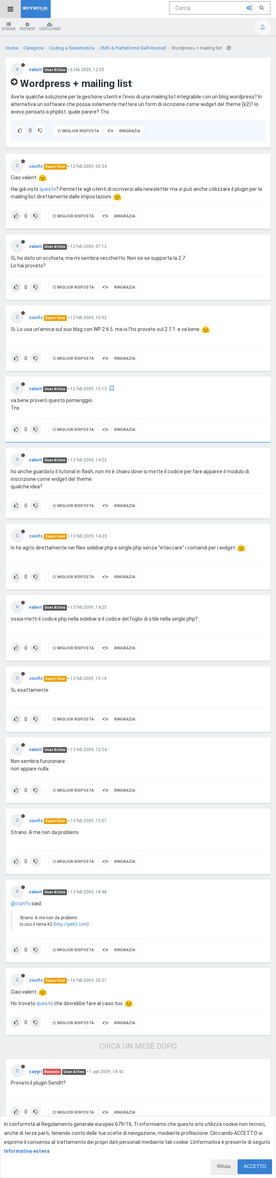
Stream (8, 29)
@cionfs (20, 903)
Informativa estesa (27, 1151)
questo (48, 189)
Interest (27, 29)
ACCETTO (255, 1166)
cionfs (36, 166)
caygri (35, 1071)
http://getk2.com (71, 924)
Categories (50, 29)
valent (35, 69)
